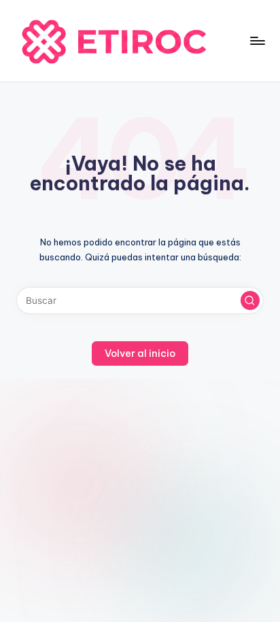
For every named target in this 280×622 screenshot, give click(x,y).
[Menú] (257, 40)
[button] (250, 300)
